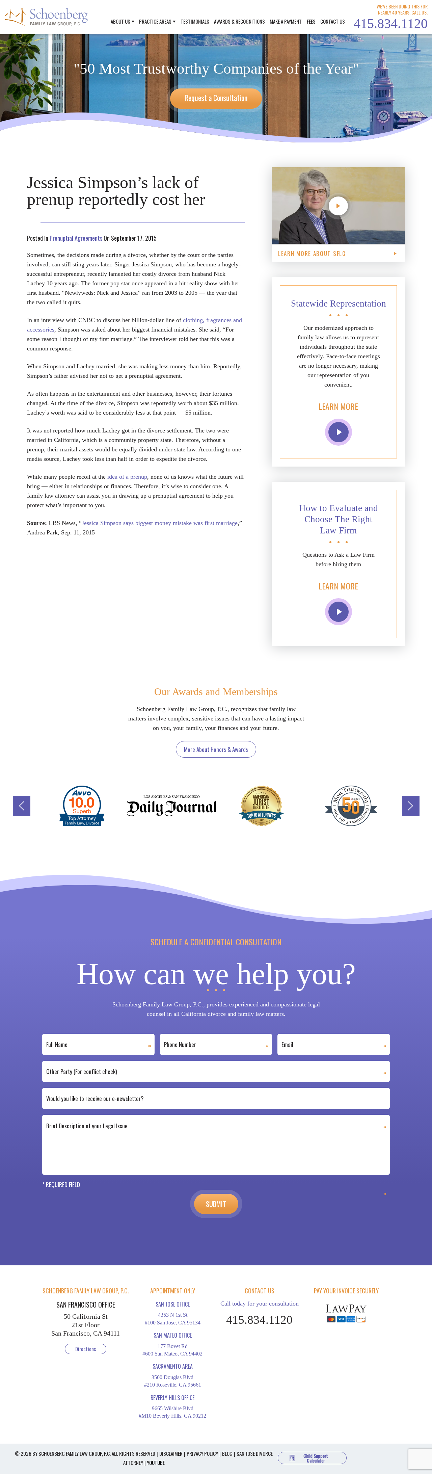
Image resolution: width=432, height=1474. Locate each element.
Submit (216, 1204)
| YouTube (154, 1462)
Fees (311, 21)
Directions (85, 1348)
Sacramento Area (173, 1366)
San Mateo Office (173, 1335)
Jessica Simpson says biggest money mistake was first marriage (160, 523)
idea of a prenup (127, 476)
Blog (227, 1453)
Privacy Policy (202, 1453)
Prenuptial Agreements (76, 238)
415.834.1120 (391, 23)
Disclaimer (171, 1453)
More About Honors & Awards (216, 749)
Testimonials (195, 21)
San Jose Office (173, 1304)
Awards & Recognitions (239, 21)
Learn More (338, 406)
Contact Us (332, 21)
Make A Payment (286, 21)
